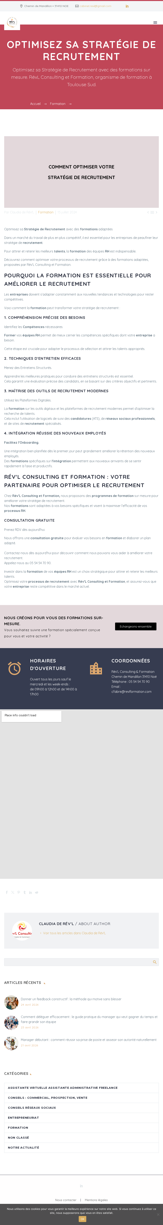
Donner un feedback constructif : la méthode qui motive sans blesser (71, 999)
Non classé (18, 1137)
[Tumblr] (24, 892)
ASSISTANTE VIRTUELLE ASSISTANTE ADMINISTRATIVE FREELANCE (63, 1088)
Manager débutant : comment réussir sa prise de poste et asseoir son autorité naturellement (89, 1040)
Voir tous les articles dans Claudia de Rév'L (74, 933)
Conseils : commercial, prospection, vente (47, 1098)
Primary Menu (155, 23)
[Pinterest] (18, 892)
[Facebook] (6, 892)
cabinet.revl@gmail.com (95, 6)
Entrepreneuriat (23, 1118)
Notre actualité (23, 1147)
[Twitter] (12, 892)
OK (82, 1219)
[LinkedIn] (127, 6)
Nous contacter (66, 1200)
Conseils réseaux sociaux (32, 1108)
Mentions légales (96, 1200)
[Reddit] (36, 892)
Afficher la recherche (154, 962)
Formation (45, 212)
